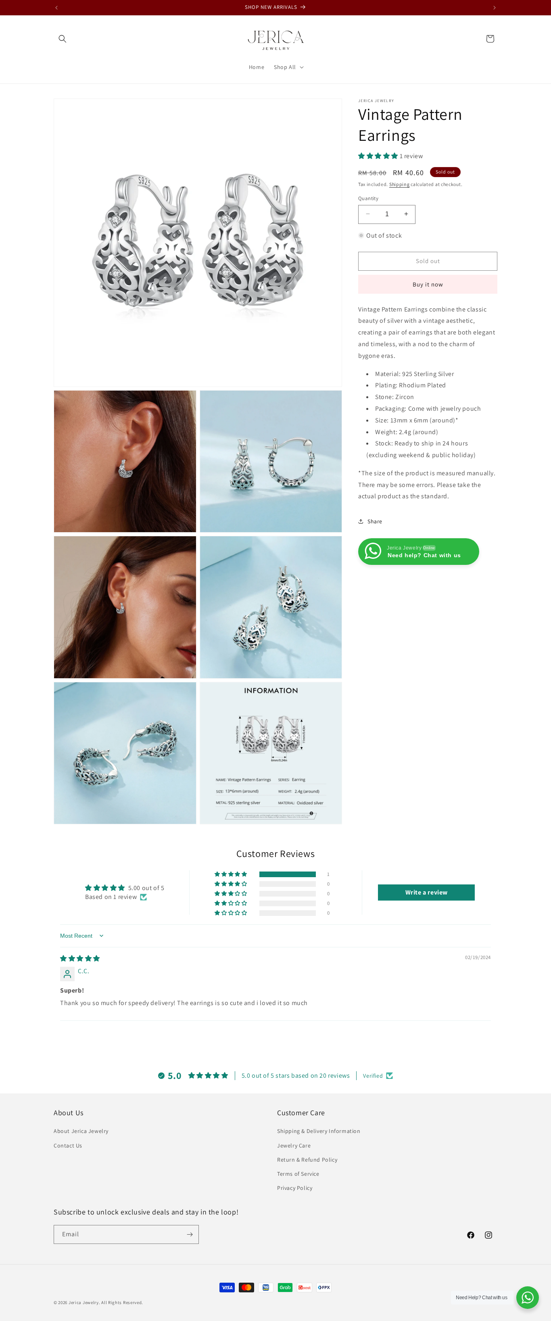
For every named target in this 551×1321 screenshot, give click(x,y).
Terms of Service (298, 1173)
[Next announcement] (494, 7)
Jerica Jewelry (84, 1302)
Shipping (399, 184)
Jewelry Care (294, 1145)
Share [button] (374, 521)
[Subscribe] (189, 1234)
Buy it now (428, 284)
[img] (80, 958)
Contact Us (68, 1145)
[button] (62, 39)
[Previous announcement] (56, 7)
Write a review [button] (426, 892)
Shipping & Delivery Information (319, 1131)
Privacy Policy (294, 1187)
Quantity (368, 197)
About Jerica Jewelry (81, 1131)
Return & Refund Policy (307, 1159)
